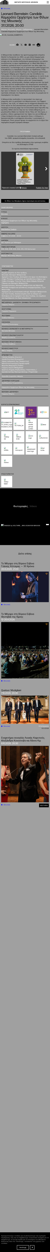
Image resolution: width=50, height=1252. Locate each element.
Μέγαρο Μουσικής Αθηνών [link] (11, 29)
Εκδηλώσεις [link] (28, 29)
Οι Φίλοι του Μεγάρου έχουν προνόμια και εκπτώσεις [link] (25, 201)
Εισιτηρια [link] (44, 805)
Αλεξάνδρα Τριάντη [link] (8, 229)
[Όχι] (32, 1247)
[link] (22, 2)
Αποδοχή (22, 1247)
